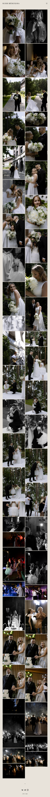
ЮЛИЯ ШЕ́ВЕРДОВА (11, 3)
